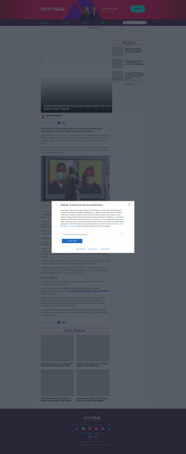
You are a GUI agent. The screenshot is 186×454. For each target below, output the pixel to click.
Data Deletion (80, 249)
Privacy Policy (105, 249)
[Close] (130, 205)
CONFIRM (72, 241)
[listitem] (93, 234)
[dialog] (93, 227)
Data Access (93, 249)
